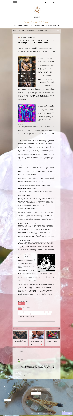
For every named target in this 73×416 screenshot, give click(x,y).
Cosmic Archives (40, 30)
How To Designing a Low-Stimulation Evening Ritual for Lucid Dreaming (20, 341)
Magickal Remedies (26, 316)
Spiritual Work (20, 316)
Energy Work (33, 313)
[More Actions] (54, 361)
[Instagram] (66, 411)
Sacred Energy (43, 313)
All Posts (14, 30)
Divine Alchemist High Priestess (37, 22)
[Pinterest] (60, 411)
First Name (5, 386)
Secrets (38, 313)
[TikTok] (62, 411)
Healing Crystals (21, 30)
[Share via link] (25, 319)
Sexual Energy (28, 313)
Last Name (14, 386)
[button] (59, 11)
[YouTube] (64, 411)
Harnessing (49, 313)
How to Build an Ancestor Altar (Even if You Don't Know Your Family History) (52, 341)
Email (5, 389)
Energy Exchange (21, 313)
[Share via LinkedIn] (23, 319)
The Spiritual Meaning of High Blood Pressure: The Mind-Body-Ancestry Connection (36, 341)
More (46, 30)
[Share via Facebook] (18, 319)
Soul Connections (32, 316)
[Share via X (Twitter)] (21, 319)
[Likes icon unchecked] (21, 375)
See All (59, 328)
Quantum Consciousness (30, 30)
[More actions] (54, 37)
